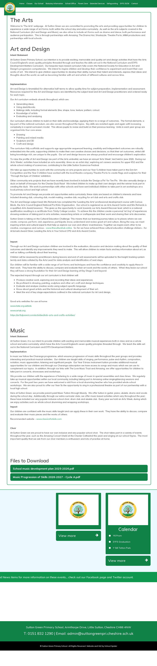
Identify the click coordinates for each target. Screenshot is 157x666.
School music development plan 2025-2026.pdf (43, 468)
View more (67, 536)
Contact (134, 3)
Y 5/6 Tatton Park (122, 548)
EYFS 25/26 (124, 3)
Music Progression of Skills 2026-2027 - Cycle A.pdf (46, 477)
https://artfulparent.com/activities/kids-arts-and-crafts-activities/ (42, 315)
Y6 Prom (117, 535)
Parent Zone (83, 3)
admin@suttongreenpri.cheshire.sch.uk (100, 633)
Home (21, 3)
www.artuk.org (17, 310)
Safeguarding (112, 3)
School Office (70, 3)
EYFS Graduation (121, 541)
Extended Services (97, 3)
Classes (29, 3)
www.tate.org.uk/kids (21, 306)
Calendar (128, 529)
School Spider (111, 646)
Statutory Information (54, 3)
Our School (38, 3)
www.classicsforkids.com (49, 419)
